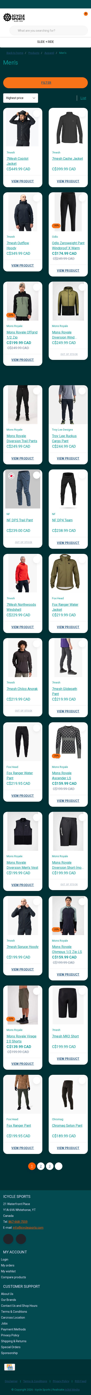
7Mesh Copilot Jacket (17, 161)
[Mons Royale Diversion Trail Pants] (22, 404)
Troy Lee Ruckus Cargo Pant (64, 438)
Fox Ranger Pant (19, 1126)
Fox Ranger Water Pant (20, 775)
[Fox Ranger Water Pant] (22, 741)
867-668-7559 (18, 1221)
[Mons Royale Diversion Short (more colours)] (68, 831)
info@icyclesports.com (28, 1227)
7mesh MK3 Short (65, 1036)
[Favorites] (76, 16)
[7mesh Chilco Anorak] (22, 657)
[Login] (68, 16)
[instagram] (21, 1239)
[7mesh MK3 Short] (68, 1005)
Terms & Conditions (35, 1381)
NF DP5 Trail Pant (20, 520)
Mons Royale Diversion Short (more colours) (68, 865)
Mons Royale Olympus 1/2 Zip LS (67, 949)
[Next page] (58, 1166)
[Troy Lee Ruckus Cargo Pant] (68, 404)
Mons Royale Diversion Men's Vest (22, 865)
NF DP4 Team (62, 520)
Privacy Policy (61, 1381)
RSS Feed (80, 1381)
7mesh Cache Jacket (67, 159)
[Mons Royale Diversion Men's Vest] (22, 831)
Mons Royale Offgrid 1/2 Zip (22, 334)
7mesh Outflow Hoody (18, 245)
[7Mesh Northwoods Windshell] (22, 573)
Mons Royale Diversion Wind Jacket (63, 335)
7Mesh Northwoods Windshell (21, 607)
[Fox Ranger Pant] (22, 1094)
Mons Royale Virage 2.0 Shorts (21, 1038)
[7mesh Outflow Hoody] (22, 211)
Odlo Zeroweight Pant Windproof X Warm (68, 245)
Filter (46, 82)
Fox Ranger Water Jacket (65, 607)
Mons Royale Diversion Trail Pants (22, 438)
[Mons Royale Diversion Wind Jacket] (68, 301)
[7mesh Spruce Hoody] (22, 915)
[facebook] (8, 1239)
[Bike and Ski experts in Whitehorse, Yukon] (19, 17)
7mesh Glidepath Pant (64, 691)
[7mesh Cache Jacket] (68, 127)
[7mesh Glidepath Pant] (68, 657)
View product (22, 181)
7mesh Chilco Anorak (22, 689)
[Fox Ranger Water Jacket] (68, 573)
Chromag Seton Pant (67, 1126)
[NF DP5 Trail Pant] (22, 488)
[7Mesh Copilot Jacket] (22, 127)
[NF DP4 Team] (68, 488)
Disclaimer (11, 1381)
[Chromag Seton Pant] (68, 1094)
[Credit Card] (9, 1367)
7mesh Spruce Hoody (23, 947)
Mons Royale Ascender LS (62, 775)
